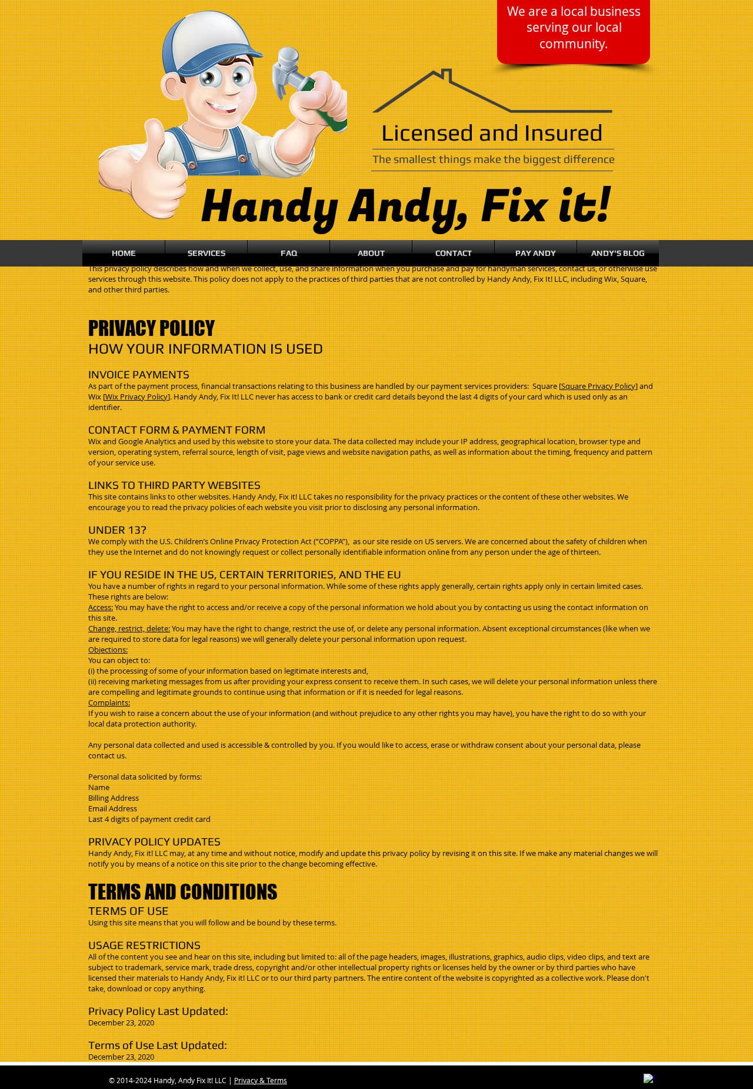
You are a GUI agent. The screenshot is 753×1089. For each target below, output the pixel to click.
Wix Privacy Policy (136, 396)
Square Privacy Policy (598, 386)
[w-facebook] (649, 1079)
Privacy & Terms (260, 1080)
